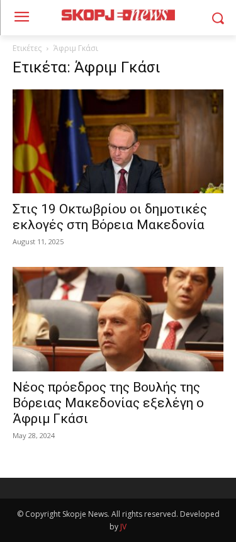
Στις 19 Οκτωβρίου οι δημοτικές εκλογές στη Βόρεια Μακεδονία (110, 216)
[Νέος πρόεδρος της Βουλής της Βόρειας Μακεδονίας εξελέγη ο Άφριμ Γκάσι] (118, 319)
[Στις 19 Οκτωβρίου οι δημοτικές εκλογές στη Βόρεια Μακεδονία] (118, 141)
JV (123, 526)
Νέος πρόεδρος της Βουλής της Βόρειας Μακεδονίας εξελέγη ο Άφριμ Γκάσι (108, 403)
